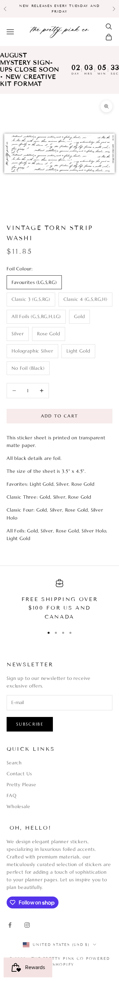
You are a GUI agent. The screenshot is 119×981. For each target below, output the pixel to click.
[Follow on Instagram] (27, 925)
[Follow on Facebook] (10, 925)
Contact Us (19, 774)
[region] (59, 600)
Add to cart (59, 416)
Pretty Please (21, 785)
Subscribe (29, 724)
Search (14, 763)
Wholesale (18, 806)
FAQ (12, 795)
